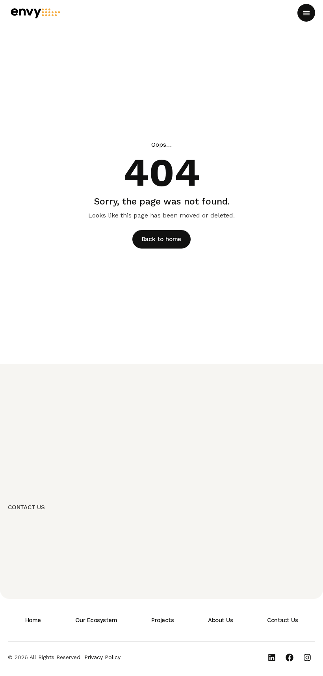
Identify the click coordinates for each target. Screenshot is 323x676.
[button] (306, 12)
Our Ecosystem (96, 620)
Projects (162, 620)
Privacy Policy (102, 657)
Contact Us (282, 620)
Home (33, 620)
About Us (220, 620)
